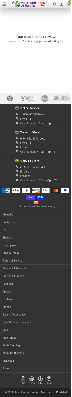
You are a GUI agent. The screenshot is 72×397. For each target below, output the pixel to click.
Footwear (8, 299)
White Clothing (11, 345)
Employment (10, 245)
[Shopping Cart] (68, 5)
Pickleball (8, 360)
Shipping (8, 237)
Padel (6, 368)
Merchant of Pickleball (54, 392)
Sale (5, 330)
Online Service (30, 108)
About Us (8, 214)
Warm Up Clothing (13, 353)
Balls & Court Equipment (17, 322)
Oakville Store (29, 161)
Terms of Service (12, 260)
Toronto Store (30, 132)
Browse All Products (14, 268)
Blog (23, 383)
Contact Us (9, 222)
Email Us (25, 118)
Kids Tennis (9, 337)
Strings (7, 306)
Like (40, 383)
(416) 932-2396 (29, 138)
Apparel (7, 291)
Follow (49, 383)
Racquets (8, 284)
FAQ (5, 230)
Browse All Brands (13, 276)
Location (25, 147)
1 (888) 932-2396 (30, 114)
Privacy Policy (11, 252)
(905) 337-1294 (29, 167)
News (32, 383)
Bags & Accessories (14, 314)
